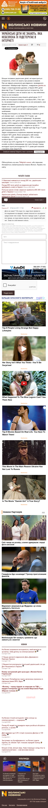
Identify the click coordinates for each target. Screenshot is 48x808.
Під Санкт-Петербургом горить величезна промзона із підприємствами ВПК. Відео (22, 680)
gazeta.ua (42, 85)
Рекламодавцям (22, 805)
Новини (24, 644)
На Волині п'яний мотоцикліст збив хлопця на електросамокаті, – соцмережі (19, 719)
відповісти (37, 208)
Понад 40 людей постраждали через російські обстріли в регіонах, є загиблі (23, 726)
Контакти (12, 805)
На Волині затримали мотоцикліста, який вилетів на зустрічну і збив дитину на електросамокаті (21, 650)
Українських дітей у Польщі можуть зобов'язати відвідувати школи (20, 195)
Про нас (4, 805)
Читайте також (24, 176)
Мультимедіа (24, 758)
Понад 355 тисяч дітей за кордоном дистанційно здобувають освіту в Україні (20, 186)
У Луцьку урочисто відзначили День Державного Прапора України (20, 658)
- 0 (45, 208)
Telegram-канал (25, 162)
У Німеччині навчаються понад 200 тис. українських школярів (21, 181)
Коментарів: (23, 45)
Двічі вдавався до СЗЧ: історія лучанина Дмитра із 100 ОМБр (22, 734)
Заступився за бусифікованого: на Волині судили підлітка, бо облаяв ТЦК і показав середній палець (21, 741)
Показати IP (5, 208)
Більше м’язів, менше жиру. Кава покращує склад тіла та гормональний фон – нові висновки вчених (23, 749)
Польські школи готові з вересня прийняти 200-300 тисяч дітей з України (23, 190)
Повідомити (39, 152)
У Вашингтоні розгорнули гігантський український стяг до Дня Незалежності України (23, 665)
